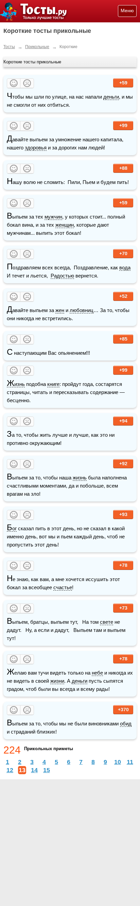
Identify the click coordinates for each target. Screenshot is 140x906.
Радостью (62, 276)
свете (106, 622)
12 (9, 770)
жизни (57, 681)
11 (130, 762)
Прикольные (37, 46)
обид (126, 723)
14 (34, 770)
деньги (111, 97)
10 (117, 762)
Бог (12, 529)
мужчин (53, 217)
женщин (64, 225)
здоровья (36, 147)
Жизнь (16, 384)
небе (97, 673)
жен (59, 310)
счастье (62, 587)
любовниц (81, 310)
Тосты (9, 46)
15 (46, 770)
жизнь (80, 477)
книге (53, 384)
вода (124, 267)
